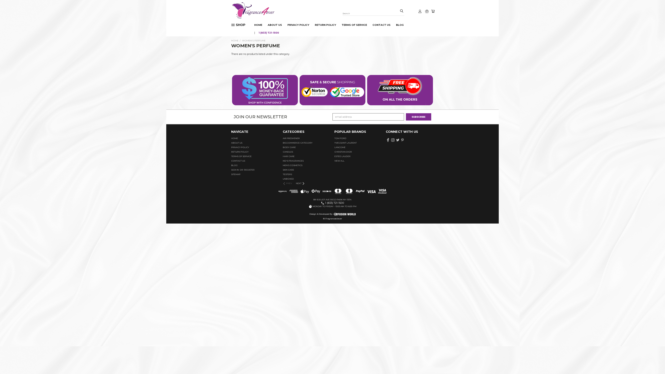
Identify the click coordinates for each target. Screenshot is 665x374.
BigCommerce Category (297, 142)
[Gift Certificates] (427, 11)
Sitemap (236, 174)
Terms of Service (354, 24)
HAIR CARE (289, 156)
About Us (275, 24)
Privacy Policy (298, 24)
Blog (400, 24)
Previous (656, 363)
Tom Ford (340, 138)
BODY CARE (289, 147)
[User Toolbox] (420, 11)
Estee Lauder (342, 156)
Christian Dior (343, 151)
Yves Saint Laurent (345, 142)
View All (339, 160)
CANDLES (288, 151)
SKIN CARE (288, 169)
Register (249, 169)
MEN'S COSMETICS (292, 165)
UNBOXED (288, 178)
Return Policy (325, 24)
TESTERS (287, 174)
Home (258, 24)
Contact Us (382, 24)
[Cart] (433, 11)
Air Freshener (291, 138)
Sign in (235, 169)
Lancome (339, 147)
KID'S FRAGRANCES (293, 160)
